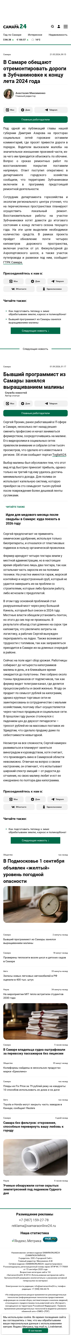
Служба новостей (16, 392)
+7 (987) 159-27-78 (34, 1220)
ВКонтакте (21, 289)
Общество (8, 855)
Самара (7, 54)
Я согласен (35, 1330)
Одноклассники (54, 289)
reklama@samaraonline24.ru (34, 1226)
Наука (6, 989)
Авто (5, 971)
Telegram (53, 110)
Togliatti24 (59, 454)
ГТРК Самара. (13, 262)
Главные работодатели (35, 119)
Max (12, 110)
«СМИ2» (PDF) (42, 1311)
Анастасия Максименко (30, 93)
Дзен (27, 110)
